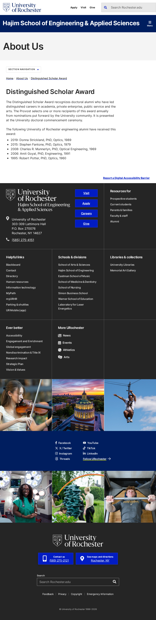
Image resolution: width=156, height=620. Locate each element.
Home (9, 78)
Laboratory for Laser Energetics (71, 306)
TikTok (91, 448)
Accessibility (14, 335)
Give (92, 7)
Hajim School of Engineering (76, 270)
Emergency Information (100, 594)
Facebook (64, 443)
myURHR (11, 299)
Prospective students (123, 198)
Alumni (114, 221)
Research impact (16, 358)
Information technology (21, 287)
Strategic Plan (14, 364)
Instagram (65, 453)
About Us (22, 78)
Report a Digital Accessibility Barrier (126, 178)
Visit (83, 7)
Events (67, 343)
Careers (86, 213)
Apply (73, 7)
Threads (65, 459)
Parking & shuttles (17, 304)
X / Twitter (65, 448)
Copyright (76, 594)
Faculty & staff (119, 215)
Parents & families (121, 210)
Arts (66, 357)
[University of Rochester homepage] (22, 7)
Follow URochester (94, 459)
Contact (11, 270)
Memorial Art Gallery (123, 270)
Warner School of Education (75, 299)
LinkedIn (92, 453)
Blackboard (13, 264)
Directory (12, 276)
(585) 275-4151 (23, 240)
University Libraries (122, 264)
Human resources (17, 282)
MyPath (11, 293)
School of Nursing (69, 287)
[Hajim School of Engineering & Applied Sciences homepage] (38, 200)
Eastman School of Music (74, 276)
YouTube (92, 443)
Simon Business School (73, 293)
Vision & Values (15, 369)
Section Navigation (21, 69)
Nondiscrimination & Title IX (23, 352)
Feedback (47, 594)
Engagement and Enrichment (24, 341)
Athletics (69, 350)
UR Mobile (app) (16, 310)
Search (41, 575)
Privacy (62, 594)
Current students (121, 204)
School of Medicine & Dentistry (77, 282)
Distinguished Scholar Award (49, 78)
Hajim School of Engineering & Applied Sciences (71, 23)
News (66, 335)
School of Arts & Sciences (74, 264)
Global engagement (18, 347)
